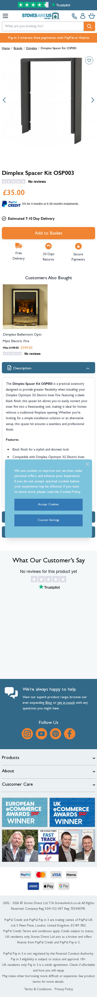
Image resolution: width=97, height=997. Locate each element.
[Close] (87, 464)
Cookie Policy (70, 492)
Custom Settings (48, 520)
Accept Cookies (48, 504)
